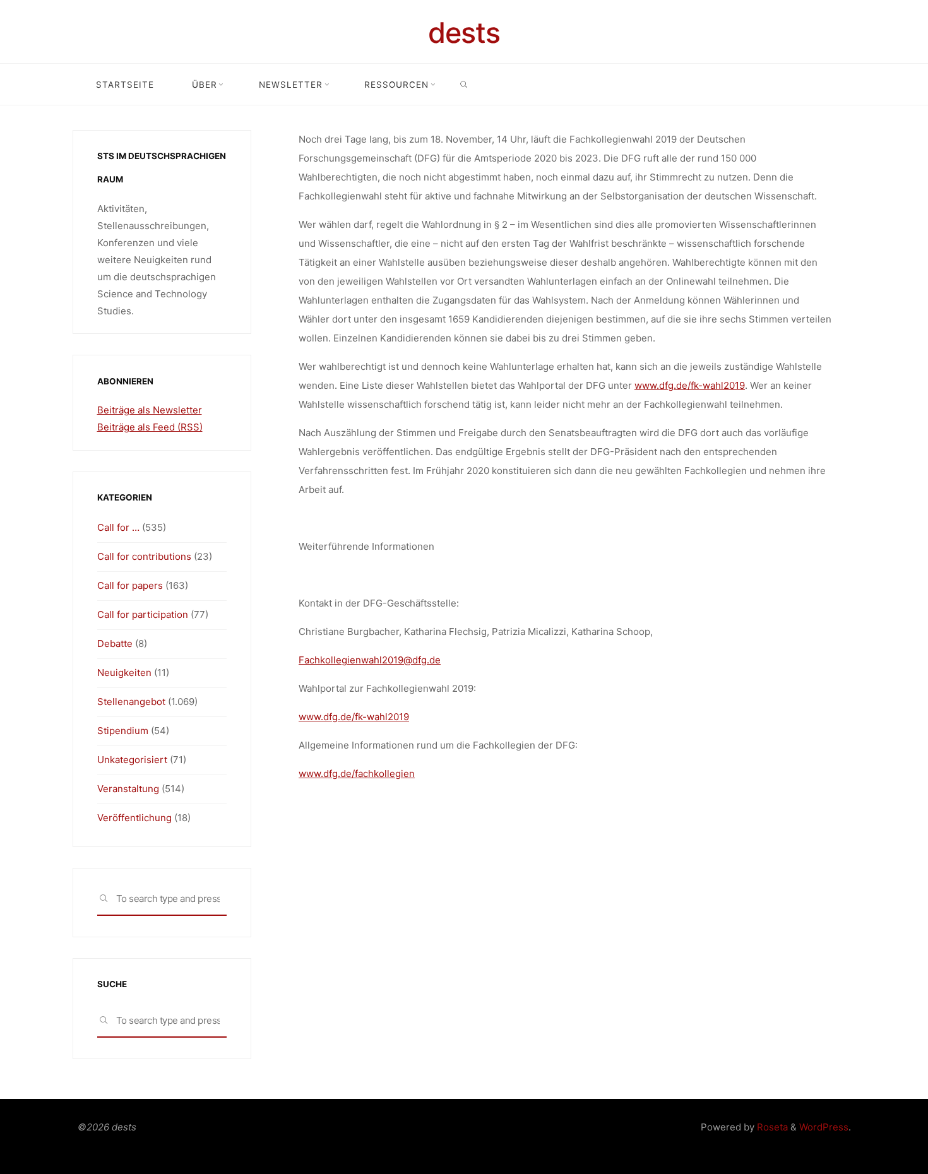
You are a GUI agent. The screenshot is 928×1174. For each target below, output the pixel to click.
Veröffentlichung (134, 818)
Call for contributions (144, 556)
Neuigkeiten (124, 673)
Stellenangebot (131, 702)
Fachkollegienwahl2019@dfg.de (370, 660)
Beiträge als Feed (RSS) (150, 427)
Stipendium (122, 731)
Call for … (118, 527)
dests (464, 32)
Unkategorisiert (132, 760)
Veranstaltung (128, 789)
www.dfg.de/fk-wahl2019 (689, 385)
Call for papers (130, 585)
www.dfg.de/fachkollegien (357, 774)
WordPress (823, 1127)
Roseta (771, 1127)
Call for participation (142, 614)
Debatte (115, 643)
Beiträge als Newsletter (149, 410)
